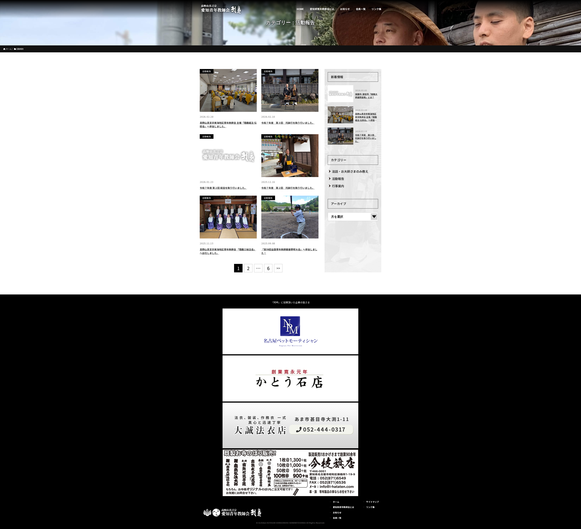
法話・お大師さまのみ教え (350, 171)
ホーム (336, 501)
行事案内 (338, 186)
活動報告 (338, 178)
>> (278, 268)
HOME (300, 9)
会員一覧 (361, 9)
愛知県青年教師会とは (322, 9)
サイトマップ (372, 501)
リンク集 (376, 9)
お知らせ (345, 9)
